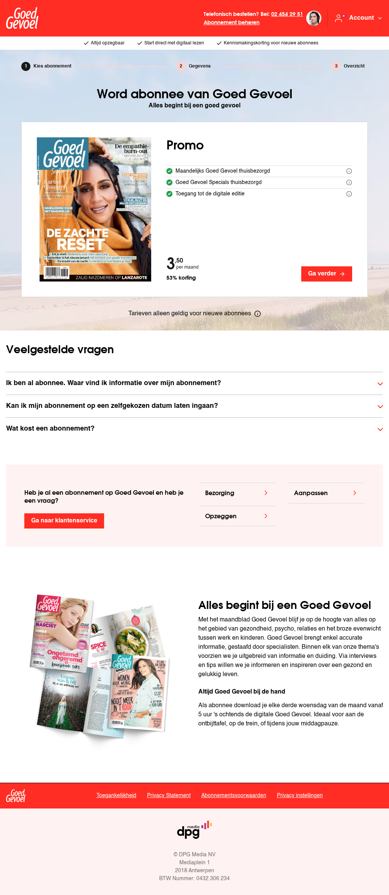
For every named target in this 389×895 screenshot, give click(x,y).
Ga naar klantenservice (64, 521)
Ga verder (322, 274)
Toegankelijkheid (116, 795)
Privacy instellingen (300, 795)
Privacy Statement (169, 795)
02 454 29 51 (287, 14)
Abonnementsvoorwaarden (233, 795)
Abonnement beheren (231, 22)
